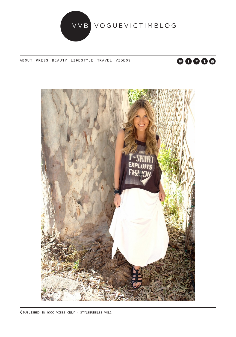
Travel (104, 60)
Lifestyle (82, 60)
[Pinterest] (196, 63)
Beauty (59, 60)
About (26, 60)
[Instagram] (180, 63)
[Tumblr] (204, 63)
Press (42, 60)
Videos (123, 60)
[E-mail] (212, 63)
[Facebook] (188, 63)
